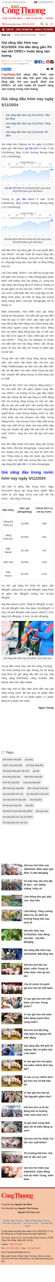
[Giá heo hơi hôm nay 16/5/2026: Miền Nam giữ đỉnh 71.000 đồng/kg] (11, 869)
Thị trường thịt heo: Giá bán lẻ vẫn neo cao (38, 1155)
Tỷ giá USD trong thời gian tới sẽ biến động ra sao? (38, 1127)
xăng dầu (29, 805)
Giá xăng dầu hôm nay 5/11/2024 (18, 817)
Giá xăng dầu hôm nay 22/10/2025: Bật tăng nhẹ (38, 952)
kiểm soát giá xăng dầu (37, 788)
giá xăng (29, 759)
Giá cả (5, 34)
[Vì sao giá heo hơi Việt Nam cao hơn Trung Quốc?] (11, 1003)
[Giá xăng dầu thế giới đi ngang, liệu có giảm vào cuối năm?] (11, 1050)
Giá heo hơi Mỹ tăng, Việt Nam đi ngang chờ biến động (37, 1034)
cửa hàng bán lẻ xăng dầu (14, 799)
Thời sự (10, 30)
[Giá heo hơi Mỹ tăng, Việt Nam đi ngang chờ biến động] (11, 1034)
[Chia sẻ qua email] (48, 69)
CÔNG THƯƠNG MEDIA (12, 18)
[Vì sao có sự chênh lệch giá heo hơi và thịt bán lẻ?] (11, 1081)
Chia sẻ (8, 69)
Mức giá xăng (42, 811)
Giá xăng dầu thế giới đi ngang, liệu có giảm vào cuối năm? (38, 1049)
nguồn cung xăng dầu (12, 765)
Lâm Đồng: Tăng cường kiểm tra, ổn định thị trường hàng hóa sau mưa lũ (38, 917)
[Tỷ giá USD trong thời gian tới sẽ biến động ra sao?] (11, 1127)
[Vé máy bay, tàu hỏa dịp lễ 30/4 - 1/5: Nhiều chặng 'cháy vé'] (11, 885)
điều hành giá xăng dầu (13, 788)
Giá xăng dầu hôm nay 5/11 (15, 822)
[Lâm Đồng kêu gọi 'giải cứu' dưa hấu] (11, 900)
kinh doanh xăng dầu (12, 759)
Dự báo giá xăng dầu (12, 805)
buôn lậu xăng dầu (11, 782)
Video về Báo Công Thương (37, 1220)
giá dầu (36, 771)
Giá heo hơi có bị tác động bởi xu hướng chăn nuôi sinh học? (36, 1111)
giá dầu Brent (25, 199)
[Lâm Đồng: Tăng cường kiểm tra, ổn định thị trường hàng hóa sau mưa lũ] (11, 915)
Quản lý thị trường (44, 30)
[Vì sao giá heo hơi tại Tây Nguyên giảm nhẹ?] (11, 1097)
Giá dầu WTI (11, 188)
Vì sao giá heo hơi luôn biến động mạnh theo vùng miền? (38, 1018)
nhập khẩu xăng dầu (33, 777)
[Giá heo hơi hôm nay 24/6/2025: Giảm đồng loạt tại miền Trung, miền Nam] (11, 1172)
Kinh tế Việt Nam (34, 18)
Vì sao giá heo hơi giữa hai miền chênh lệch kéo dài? (38, 1065)
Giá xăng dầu (36, 799)
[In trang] (52, 69)
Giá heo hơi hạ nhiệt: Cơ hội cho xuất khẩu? (38, 1140)
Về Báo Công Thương (13, 1220)
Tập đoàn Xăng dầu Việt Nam (16, 771)
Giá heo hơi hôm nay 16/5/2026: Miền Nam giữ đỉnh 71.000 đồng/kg (38, 869)
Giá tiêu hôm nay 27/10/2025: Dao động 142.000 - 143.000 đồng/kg (37, 936)
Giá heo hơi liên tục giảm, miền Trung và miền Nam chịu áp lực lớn (37, 970)
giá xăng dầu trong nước (38, 794)
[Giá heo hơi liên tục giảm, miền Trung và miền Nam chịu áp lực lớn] (11, 969)
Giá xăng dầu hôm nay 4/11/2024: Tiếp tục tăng (28, 117)
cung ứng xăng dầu (31, 782)
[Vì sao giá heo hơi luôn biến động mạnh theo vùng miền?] (11, 1018)
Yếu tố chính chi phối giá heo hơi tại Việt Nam (38, 986)
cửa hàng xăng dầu (34, 765)
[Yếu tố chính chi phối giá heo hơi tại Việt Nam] (11, 988)
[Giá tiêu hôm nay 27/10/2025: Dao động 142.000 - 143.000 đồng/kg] (11, 934)
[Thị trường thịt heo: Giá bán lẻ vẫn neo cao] (11, 1157)
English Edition (45, 2)
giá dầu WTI (32, 148)
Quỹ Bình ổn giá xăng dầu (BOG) (17, 811)
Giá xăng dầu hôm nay (13, 794)
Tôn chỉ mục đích (31, 1223)
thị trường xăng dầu (11, 777)
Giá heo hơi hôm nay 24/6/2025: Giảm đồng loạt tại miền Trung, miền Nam (39, 1173)
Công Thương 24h (24, 30)
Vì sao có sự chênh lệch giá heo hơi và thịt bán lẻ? (38, 1081)
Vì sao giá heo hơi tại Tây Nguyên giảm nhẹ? (37, 1094)
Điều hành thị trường (25, 35)
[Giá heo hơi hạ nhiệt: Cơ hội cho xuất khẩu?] (11, 1142)
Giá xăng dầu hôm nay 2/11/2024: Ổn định (27, 134)
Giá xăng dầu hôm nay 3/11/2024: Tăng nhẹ (28, 125)
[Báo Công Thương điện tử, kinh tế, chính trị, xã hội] (23, 10)
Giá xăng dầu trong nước (27, 472)
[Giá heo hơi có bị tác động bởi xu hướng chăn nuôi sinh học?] (11, 1111)
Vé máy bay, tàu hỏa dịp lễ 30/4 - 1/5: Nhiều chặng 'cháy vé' (38, 885)
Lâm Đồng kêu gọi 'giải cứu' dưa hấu (37, 898)
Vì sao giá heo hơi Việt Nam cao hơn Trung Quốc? (37, 1002)
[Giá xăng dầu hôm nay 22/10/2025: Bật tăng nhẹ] (11, 954)
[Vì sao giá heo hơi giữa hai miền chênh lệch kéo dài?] (11, 1065)
